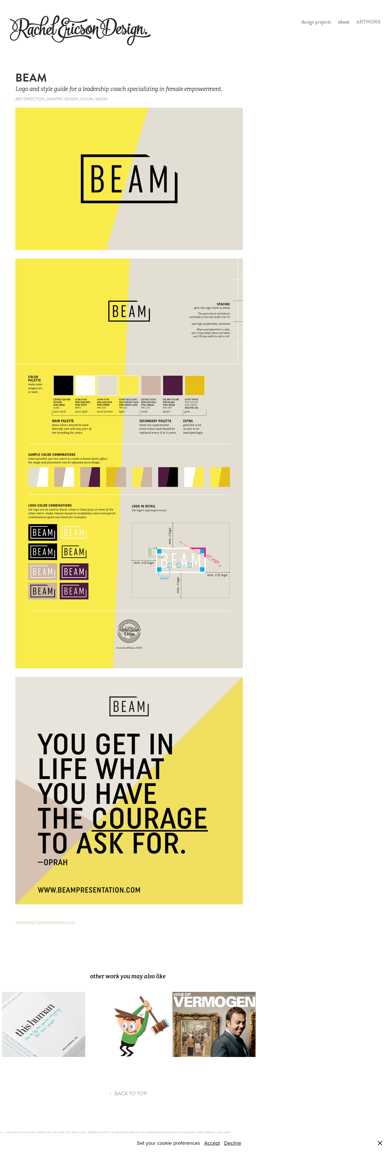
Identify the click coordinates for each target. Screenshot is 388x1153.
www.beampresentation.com (45, 922)
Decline (232, 1142)
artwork (368, 22)
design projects (316, 22)
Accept (212, 1142)
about (343, 22)
